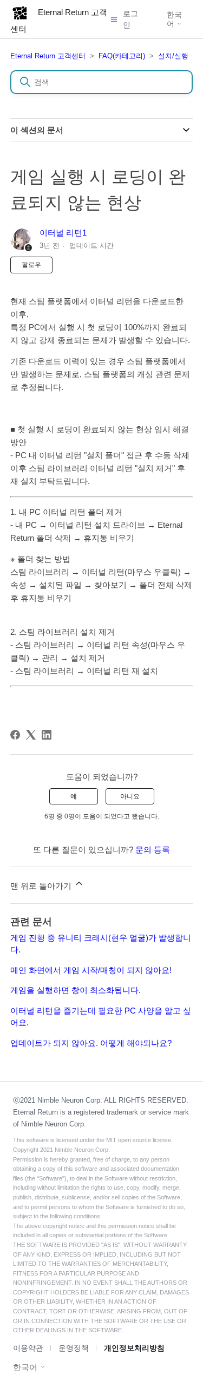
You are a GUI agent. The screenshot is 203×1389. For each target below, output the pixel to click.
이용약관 (28, 1348)
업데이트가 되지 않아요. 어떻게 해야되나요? (91, 1043)
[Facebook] (15, 735)
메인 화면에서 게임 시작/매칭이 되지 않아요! (91, 970)
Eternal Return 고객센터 (48, 56)
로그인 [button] (130, 19)
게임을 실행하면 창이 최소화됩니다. (75, 990)
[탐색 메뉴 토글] (113, 19)
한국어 (174, 19)
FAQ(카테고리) (122, 56)
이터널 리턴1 (63, 232)
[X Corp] (31, 735)
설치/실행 (173, 56)
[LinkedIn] (46, 735)
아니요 (130, 796)
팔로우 (31, 265)
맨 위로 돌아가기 (42, 885)
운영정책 (73, 1348)
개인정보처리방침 (134, 1348)
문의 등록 (152, 849)
